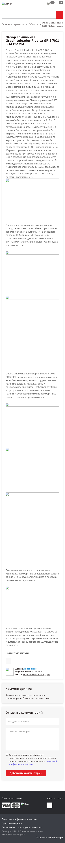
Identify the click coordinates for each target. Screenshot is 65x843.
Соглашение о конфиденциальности (22, 827)
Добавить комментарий (26, 773)
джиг (47, 674)
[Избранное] (48, 4)
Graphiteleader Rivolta (33, 674)
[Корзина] (58, 4)
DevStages (57, 837)
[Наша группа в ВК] (49, 805)
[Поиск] (59, 15)
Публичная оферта (12, 823)
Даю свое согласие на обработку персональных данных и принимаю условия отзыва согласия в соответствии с (33, 759)
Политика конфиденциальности (19, 819)
